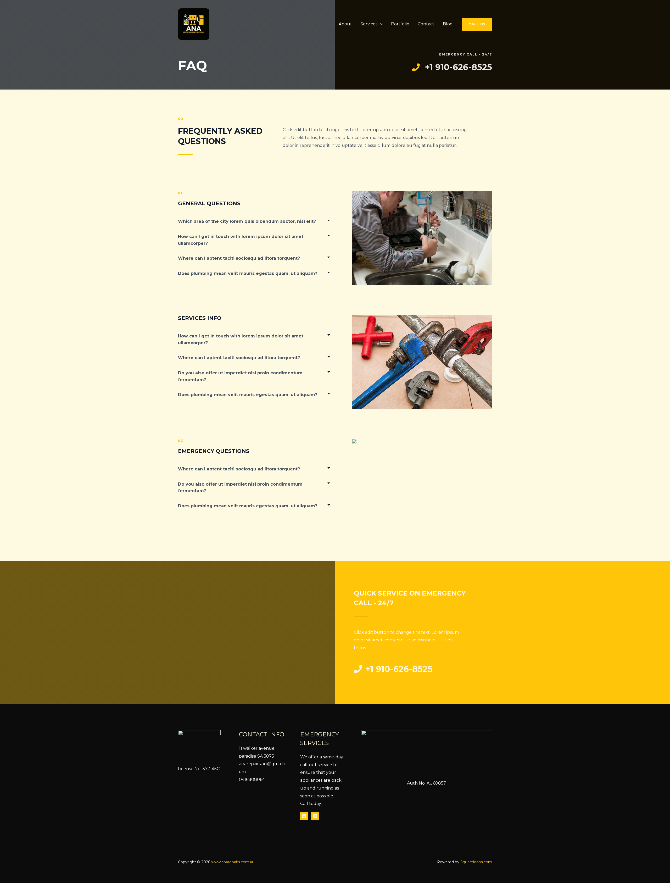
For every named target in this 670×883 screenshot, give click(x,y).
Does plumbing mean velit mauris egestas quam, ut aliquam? (247, 273)
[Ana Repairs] (193, 23)
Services (368, 23)
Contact (426, 23)
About (345, 23)
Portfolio (400, 23)
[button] (380, 23)
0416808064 (252, 779)
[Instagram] (315, 816)
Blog (448, 23)
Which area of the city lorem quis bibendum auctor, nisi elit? (247, 221)
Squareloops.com (476, 862)
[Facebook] (304, 816)
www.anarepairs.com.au (232, 862)
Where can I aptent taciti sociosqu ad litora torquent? (239, 258)
